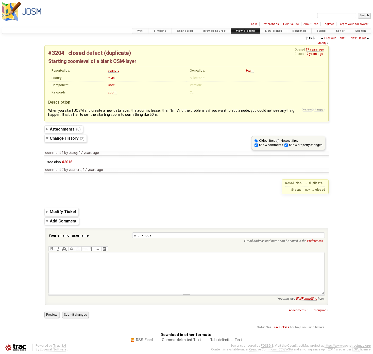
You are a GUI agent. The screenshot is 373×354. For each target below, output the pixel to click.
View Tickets (245, 31)
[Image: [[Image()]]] (104, 249)
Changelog (185, 31)
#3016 (67, 162)
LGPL (356, 349)
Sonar (340, 31)
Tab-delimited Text (226, 339)
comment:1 (54, 153)
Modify (321, 43)
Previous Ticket (334, 38)
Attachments (65, 129)
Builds (321, 31)
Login (253, 24)
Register (328, 24)
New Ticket (273, 31)
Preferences (270, 24)
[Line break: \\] (98, 249)
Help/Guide (291, 24)
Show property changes (306, 145)
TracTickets (280, 327)
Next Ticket (358, 38)
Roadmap (299, 31)
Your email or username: (69, 235)
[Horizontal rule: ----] (84, 249)
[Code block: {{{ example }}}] (78, 249)
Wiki (140, 31)
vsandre (113, 70)
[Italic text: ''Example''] (58, 249)
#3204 (56, 53)
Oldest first (267, 140)
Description (319, 310)
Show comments (271, 145)
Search (360, 31)
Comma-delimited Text (181, 339)
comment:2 (54, 170)
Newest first (289, 140)
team (249, 70)
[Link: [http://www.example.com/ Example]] (71, 249)
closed (76, 53)
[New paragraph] (91, 249)
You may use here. (301, 298)
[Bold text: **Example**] (51, 249)
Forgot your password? (353, 24)
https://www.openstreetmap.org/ (348, 345)
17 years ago (315, 49)
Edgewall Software (53, 349)
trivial (111, 78)
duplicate (117, 53)
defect (94, 53)
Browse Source (214, 31)
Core (111, 85)
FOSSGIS (267, 345)
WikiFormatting (306, 298)
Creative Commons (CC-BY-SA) (271, 349)
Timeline (160, 31)
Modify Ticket (63, 211)
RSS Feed (144, 339)
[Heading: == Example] (65, 249)
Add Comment (63, 220)
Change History (67, 138)
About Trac (310, 24)
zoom (112, 92)
